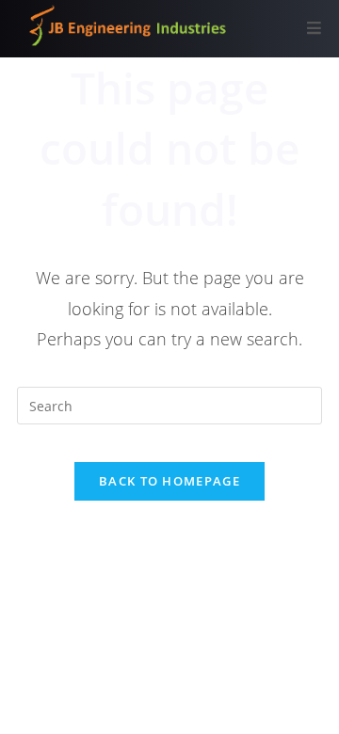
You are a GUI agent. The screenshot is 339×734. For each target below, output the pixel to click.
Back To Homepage (169, 480)
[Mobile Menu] (314, 28)
